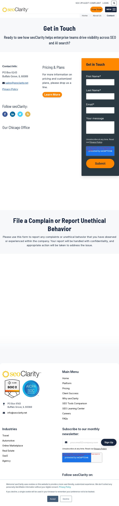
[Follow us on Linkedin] (12, 114)
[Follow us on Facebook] (5, 114)
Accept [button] (53, 498)
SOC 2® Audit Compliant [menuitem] (88, 3)
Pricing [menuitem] (66, 388)
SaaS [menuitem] (5, 455)
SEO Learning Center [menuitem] (73, 408)
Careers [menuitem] (66, 413)
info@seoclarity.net (17, 412)
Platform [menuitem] (66, 383)
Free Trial (96, 9)
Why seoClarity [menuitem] (70, 398)
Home (85, 15)
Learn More (52, 94)
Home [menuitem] (65, 378)
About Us (97, 15)
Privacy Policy (65, 487)
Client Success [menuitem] (70, 393)
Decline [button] (66, 498)
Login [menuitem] (105, 3)
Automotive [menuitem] (8, 440)
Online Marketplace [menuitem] (12, 445)
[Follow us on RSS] (27, 114)
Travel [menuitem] (5, 435)
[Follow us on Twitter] (20, 114)
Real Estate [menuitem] (8, 450)
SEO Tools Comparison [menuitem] (74, 403)
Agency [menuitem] (6, 460)
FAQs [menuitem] (65, 418)
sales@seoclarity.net (16, 83)
